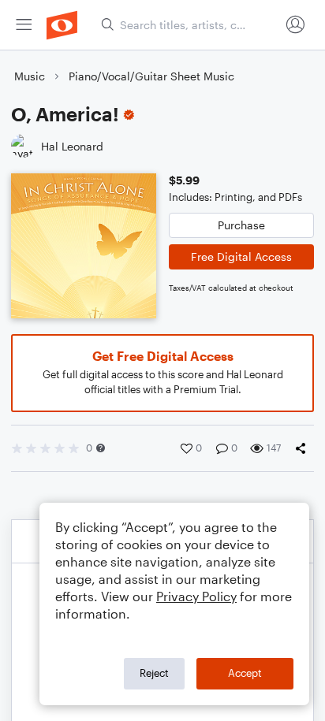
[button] (100, 448)
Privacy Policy (196, 596)
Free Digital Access (241, 256)
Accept (245, 673)
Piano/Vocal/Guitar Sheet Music (151, 76)
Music (29, 76)
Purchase (241, 225)
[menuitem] (24, 25)
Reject (154, 673)
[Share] (303, 448)
